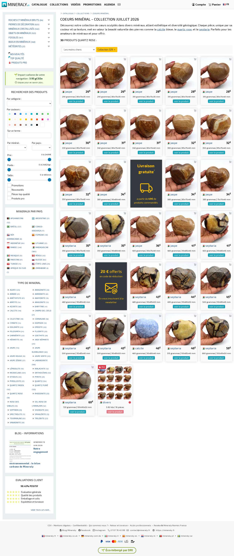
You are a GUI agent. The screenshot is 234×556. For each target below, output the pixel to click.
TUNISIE (15, 263)
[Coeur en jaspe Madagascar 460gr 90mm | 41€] (181, 226)
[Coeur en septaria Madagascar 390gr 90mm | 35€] (111, 226)
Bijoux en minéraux (22, 41)
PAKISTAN (16, 259)
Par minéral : (13, 143)
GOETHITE (41, 335)
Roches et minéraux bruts (26, 20)
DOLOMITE (16, 327)
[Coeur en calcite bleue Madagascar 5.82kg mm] (115, 381)
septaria (70, 245)
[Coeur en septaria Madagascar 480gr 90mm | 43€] (146, 277)
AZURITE (15, 306)
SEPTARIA (16, 410)
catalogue (68, 13)
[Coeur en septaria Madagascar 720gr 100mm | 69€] (77, 381)
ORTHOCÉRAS (43, 372)
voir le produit (76, 101)
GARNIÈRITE (17, 335)
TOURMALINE (17, 418)
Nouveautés (16, 54)
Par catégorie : (14, 98)
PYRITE (40, 377)
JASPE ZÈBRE (17, 360)
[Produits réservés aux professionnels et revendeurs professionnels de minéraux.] (130, 402)
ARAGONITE (42, 302)
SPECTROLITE (17, 414)
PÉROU (40, 255)
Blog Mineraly (69, 530)
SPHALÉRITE (42, 414)
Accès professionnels (141, 525)
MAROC (16, 247)
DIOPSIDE (41, 323)
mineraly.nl (150, 536)
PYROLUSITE (17, 381)
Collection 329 (105, 49)
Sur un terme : (14, 130)
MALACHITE (42, 368)
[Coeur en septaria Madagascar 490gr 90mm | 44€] (181, 277)
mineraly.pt (168, 536)
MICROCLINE (18, 372)
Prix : (9, 155)
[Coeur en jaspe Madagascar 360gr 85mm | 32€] (181, 123)
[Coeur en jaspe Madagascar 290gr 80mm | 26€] (76, 72)
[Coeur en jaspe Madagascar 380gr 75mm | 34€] (216, 175)
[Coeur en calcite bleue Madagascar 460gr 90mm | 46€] (146, 329)
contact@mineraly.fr (140, 530)
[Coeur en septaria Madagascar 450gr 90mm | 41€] (216, 226)
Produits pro (19, 62)
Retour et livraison (119, 525)
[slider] (9, 159)
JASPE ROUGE (17, 356)
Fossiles (16, 37)
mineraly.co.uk (70, 536)
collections (83, 13)
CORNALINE (41, 319)
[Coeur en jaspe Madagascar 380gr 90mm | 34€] (111, 175)
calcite (139, 348)
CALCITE (15, 310)
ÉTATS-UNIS (42, 263)
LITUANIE (41, 243)
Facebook (85, 530)
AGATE (15, 290)
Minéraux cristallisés (24, 28)
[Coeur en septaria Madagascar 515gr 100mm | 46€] (181, 329)
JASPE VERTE (42, 356)
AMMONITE (41, 294)
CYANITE (15, 323)
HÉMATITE (16, 339)
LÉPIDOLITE (17, 368)
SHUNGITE (41, 410)
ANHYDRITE (41, 298)
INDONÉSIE (17, 243)
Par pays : (37, 143)
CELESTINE (16, 319)
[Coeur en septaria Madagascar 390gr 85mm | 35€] (76, 226)
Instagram (100, 530)
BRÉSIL (15, 226)
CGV (49, 525)
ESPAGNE (41, 234)
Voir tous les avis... (41, 510)
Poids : (10, 165)
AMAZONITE (42, 290)
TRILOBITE (41, 418)
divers (106, 402)
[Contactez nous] (119, 4)
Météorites (17, 46)
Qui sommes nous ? (98, 525)
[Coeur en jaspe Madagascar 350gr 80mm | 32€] (76, 175)
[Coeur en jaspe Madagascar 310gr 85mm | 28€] (146, 72)
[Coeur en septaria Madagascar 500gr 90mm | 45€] (216, 277)
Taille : (10, 175)
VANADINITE (17, 422)
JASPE (14, 348)
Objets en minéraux (22, 33)
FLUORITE (41, 331)
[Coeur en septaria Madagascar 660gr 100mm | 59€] (216, 329)
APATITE (15, 302)
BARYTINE (41, 306)
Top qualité (16, 58)
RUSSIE (40, 259)
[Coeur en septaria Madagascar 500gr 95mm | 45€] (76, 329)
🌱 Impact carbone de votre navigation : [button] (29, 78)
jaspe (68, 91)
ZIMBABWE (41, 268)
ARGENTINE (42, 218)
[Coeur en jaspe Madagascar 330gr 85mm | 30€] (76, 123)
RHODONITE (42, 393)
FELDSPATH (17, 331)
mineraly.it (113, 536)
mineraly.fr (51, 536)
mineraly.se (186, 536)
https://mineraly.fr (165, 530)
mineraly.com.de (92, 536)
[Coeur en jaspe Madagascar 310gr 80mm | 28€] (181, 72)
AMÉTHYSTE (17, 298)
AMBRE (15, 294)
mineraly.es (131, 536)
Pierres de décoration (24, 24)
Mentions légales (62, 525)
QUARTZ (40, 381)
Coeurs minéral (101, 13)
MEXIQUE (16, 255)
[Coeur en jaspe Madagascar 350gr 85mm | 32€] (216, 123)
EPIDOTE (40, 327)
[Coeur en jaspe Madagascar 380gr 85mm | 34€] (181, 175)
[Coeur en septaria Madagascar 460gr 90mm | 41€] (76, 277)
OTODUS (15, 377)
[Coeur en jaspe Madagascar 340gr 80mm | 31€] (111, 123)
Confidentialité (80, 525)
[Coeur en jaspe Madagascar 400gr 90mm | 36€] (146, 226)
